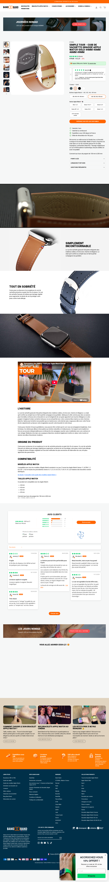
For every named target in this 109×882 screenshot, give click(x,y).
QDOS (56, 809)
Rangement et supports (87, 807)
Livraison (5, 788)
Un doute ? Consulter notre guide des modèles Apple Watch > (37, 475)
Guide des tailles (7, 780)
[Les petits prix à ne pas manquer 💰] (89, 715)
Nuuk (56, 786)
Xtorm (57, 817)
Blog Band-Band (7, 796)
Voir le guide (9, 741)
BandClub (31, 778)
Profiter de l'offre (79, 631)
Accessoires (70, 6)
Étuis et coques (85, 804)
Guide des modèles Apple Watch (11, 783)
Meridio (57, 791)
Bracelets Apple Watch (40, 6)
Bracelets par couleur (87, 796)
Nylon (83, 794)
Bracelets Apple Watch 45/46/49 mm (91, 820)
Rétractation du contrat (9, 799)
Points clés (75, 158)
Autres (83, 809)
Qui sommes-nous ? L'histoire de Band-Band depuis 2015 (41, 784)
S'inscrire (91, 876)
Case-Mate (58, 804)
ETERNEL (71, 42)
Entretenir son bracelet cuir (10, 786)
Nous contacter (33, 792)
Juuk (56, 812)
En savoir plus (92, 63)
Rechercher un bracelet (35, 780)
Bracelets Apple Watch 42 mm (89, 817)
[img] (13, 553)
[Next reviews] (104, 74)
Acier (82, 788)
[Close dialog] (105, 855)
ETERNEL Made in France (62, 780)
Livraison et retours (78, 163)
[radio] (71, 88)
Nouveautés (25, 6)
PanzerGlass (58, 799)
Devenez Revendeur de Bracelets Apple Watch (39, 788)
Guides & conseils (84, 6)
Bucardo (57, 794)
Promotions (25, 8)
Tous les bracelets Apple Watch (89, 778)
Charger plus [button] (54, 613)
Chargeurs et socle (86, 801)
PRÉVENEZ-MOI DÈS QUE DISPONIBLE (87, 121)
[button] (73, 56)
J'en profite (79, 24)
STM (56, 801)
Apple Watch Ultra (86, 780)
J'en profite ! (79, 741)
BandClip (57, 796)
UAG (56, 788)
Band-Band (58, 778)
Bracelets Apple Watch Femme (89, 812)
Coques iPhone (57, 6)
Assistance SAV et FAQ (9, 778)
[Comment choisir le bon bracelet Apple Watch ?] (19, 715)
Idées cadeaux (7, 791)
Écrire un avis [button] (86, 522)
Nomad (57, 783)
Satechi (57, 807)
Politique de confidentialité (36, 800)
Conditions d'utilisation (35, 797)
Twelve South (59, 815)
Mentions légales (33, 794)
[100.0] (81, 534)
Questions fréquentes (78, 167)
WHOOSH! (58, 820)
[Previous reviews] (71, 74)
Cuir (82, 786)
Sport (82, 783)
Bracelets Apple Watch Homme (89, 815)
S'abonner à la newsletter (10, 794)
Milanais (83, 791)
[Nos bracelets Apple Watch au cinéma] (54, 715)
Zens (56, 823)
